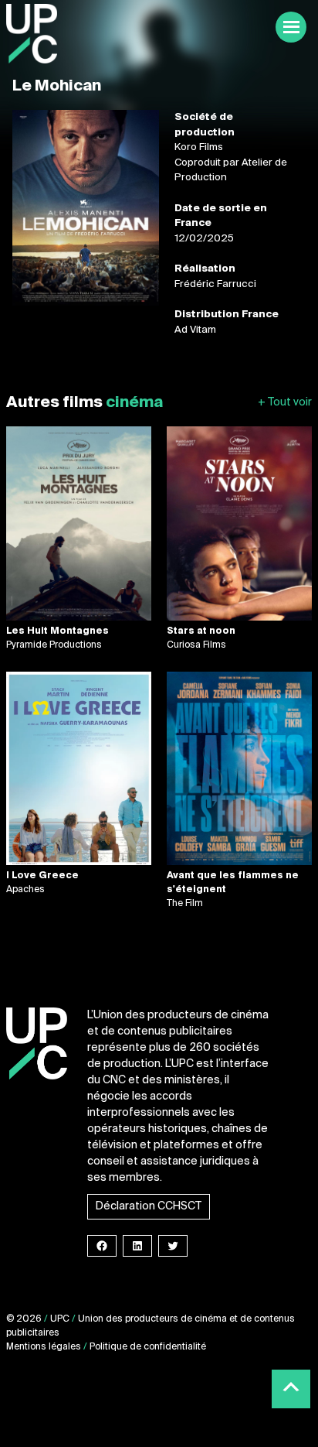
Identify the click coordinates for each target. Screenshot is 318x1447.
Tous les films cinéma (285, 403)
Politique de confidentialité (148, 1347)
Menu (291, 27)
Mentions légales (43, 1347)
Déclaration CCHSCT (148, 1206)
